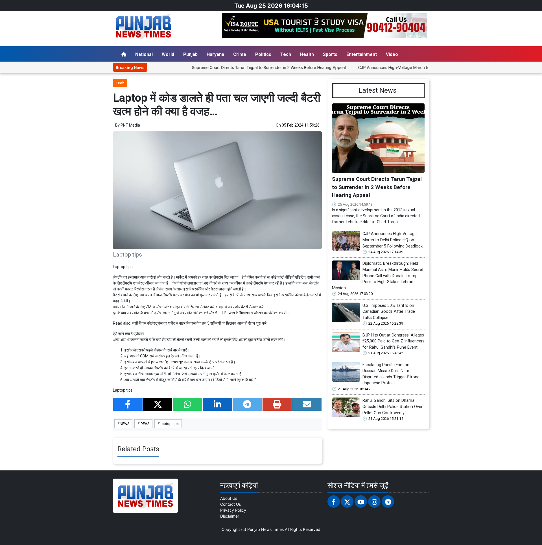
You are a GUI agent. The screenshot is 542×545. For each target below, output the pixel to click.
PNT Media (130, 125)
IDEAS (144, 424)
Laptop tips (169, 424)
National (144, 54)
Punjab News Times (265, 529)
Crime (239, 54)
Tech (285, 54)
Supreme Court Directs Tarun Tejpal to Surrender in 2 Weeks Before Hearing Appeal (252, 67)
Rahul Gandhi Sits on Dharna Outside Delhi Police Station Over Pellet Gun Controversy (392, 406)
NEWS (124, 424)
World (168, 54)
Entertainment (361, 54)
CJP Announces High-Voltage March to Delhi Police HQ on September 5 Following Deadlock (425, 67)
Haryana (215, 54)
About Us (228, 498)
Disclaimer (229, 516)
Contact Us (230, 504)
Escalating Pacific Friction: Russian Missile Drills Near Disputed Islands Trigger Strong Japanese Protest (390, 374)
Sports (330, 54)
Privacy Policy (233, 510)
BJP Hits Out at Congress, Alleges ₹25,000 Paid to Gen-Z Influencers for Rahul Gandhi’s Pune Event (393, 341)
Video (392, 54)
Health (307, 54)
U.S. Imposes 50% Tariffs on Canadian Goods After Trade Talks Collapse (388, 311)
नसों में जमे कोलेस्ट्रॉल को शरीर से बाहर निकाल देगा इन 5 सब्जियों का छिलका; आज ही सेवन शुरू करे (199, 323)
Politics (263, 54)
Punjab (190, 54)
